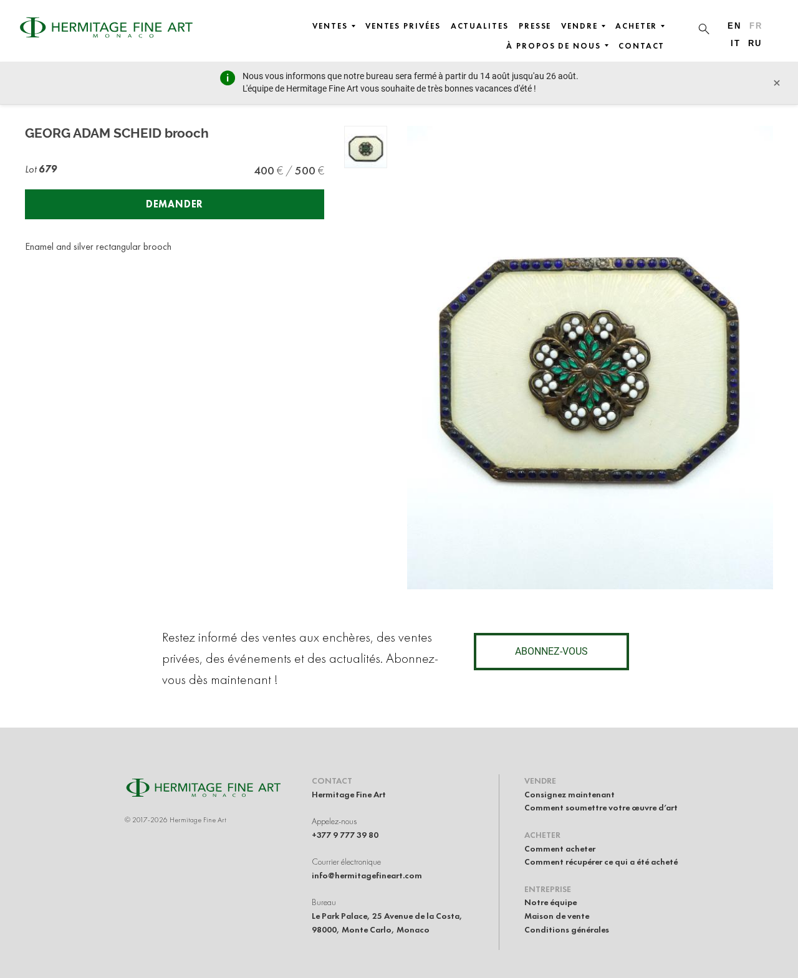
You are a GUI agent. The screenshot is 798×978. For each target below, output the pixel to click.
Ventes (330, 26)
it (736, 43)
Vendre (579, 26)
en (734, 26)
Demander (174, 204)
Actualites (480, 26)
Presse (535, 26)
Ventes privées (403, 26)
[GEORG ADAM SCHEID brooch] (365, 147)
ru (755, 43)
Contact (641, 46)
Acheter (636, 26)
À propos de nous (553, 46)
